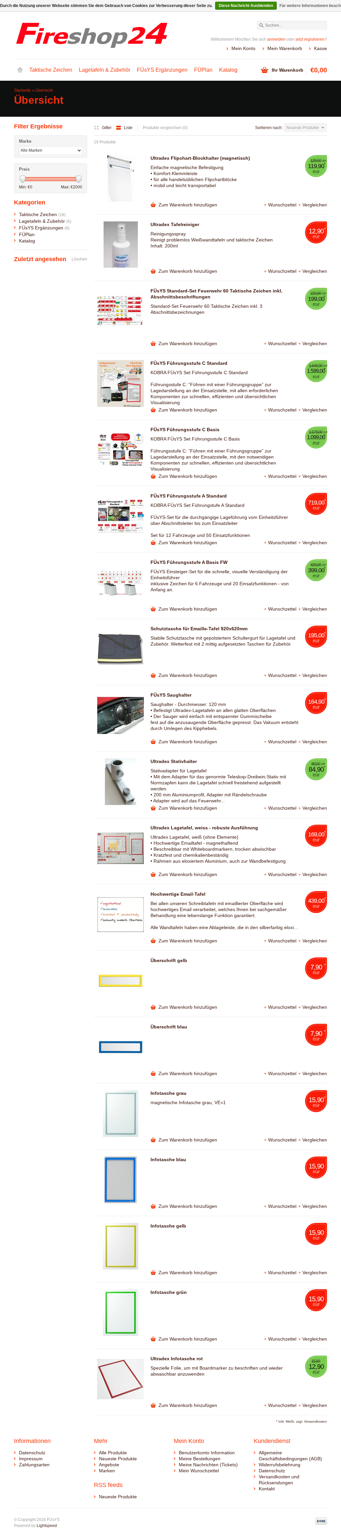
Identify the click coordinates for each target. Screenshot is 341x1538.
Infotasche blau (168, 1159)
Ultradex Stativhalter (174, 761)
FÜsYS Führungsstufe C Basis (185, 429)
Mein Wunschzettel (199, 1470)
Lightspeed (47, 1525)
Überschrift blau (169, 1026)
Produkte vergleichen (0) (165, 127)
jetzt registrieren (310, 39)
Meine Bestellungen (199, 1458)
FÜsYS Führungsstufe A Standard (189, 496)
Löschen (79, 259)
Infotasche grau (168, 1093)
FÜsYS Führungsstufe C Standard (189, 363)
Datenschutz (32, 1452)
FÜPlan (203, 70)
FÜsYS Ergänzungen (162, 70)
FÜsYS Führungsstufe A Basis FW (189, 562)
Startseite (20, 70)
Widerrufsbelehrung (279, 1464)
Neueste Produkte (118, 1458)
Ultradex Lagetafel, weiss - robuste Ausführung (204, 827)
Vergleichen (314, 204)
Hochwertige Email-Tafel (178, 894)
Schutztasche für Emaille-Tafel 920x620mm (199, 628)
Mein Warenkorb (284, 48)
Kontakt (267, 1488)
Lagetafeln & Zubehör (104, 70)
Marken (107, 1470)
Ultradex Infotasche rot (177, 1358)
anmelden (276, 39)
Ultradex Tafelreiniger (175, 224)
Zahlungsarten (34, 1464)
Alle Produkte (113, 1452)
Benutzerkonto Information (207, 1452)
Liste (128, 127)
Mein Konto (243, 48)
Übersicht (44, 90)
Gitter (107, 127)
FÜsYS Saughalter (171, 695)
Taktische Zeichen (50, 70)
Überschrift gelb (169, 960)
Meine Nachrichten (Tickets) (208, 1464)
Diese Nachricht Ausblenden (246, 5)
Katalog (228, 70)
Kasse (320, 48)
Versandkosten (315, 1421)
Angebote (109, 1464)
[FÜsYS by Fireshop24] (92, 35)
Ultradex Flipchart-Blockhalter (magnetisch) (200, 158)
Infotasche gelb (168, 1226)
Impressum (31, 1458)
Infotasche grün (169, 1292)
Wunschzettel (283, 204)
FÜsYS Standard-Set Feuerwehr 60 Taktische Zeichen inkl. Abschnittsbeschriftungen (216, 293)
